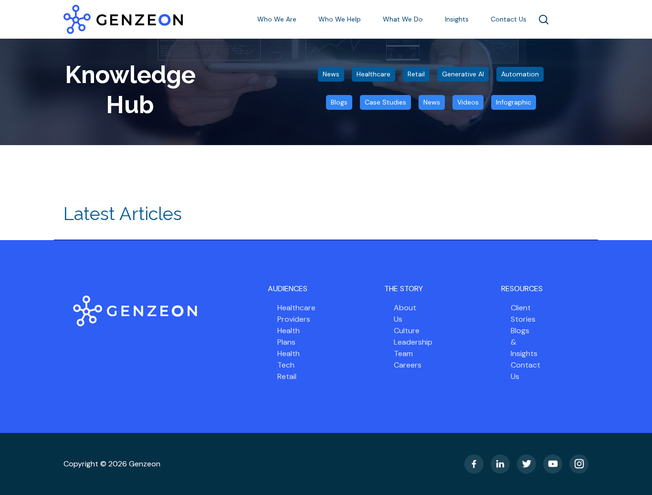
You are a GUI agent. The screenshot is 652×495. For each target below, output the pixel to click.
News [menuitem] (331, 74)
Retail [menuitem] (416, 74)
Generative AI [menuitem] (463, 74)
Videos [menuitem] (468, 102)
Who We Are (277, 19)
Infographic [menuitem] (513, 102)
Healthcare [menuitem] (373, 74)
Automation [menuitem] (520, 74)
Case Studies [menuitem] (385, 102)
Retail (286, 376)
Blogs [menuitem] (339, 102)
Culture (407, 331)
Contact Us (508, 19)
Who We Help (340, 19)
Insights (458, 19)
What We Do (404, 19)
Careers (407, 365)
